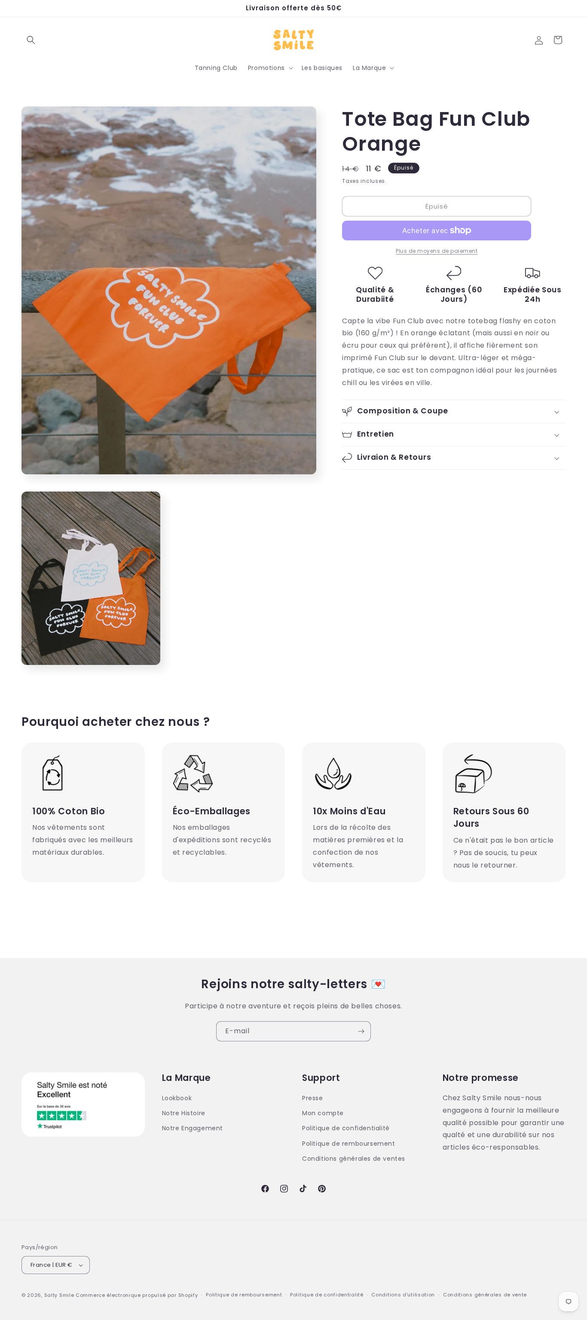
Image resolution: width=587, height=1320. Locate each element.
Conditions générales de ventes (353, 1158)
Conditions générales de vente (485, 1294)
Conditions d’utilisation (403, 1294)
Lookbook (177, 1098)
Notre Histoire (183, 1113)
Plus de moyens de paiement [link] (436, 251)
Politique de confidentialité (346, 1128)
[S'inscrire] (361, 1031)
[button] (30, 39)
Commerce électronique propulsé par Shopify (137, 1295)
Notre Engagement (192, 1128)
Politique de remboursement (348, 1143)
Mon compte (323, 1113)
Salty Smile (59, 1295)
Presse (312, 1098)
